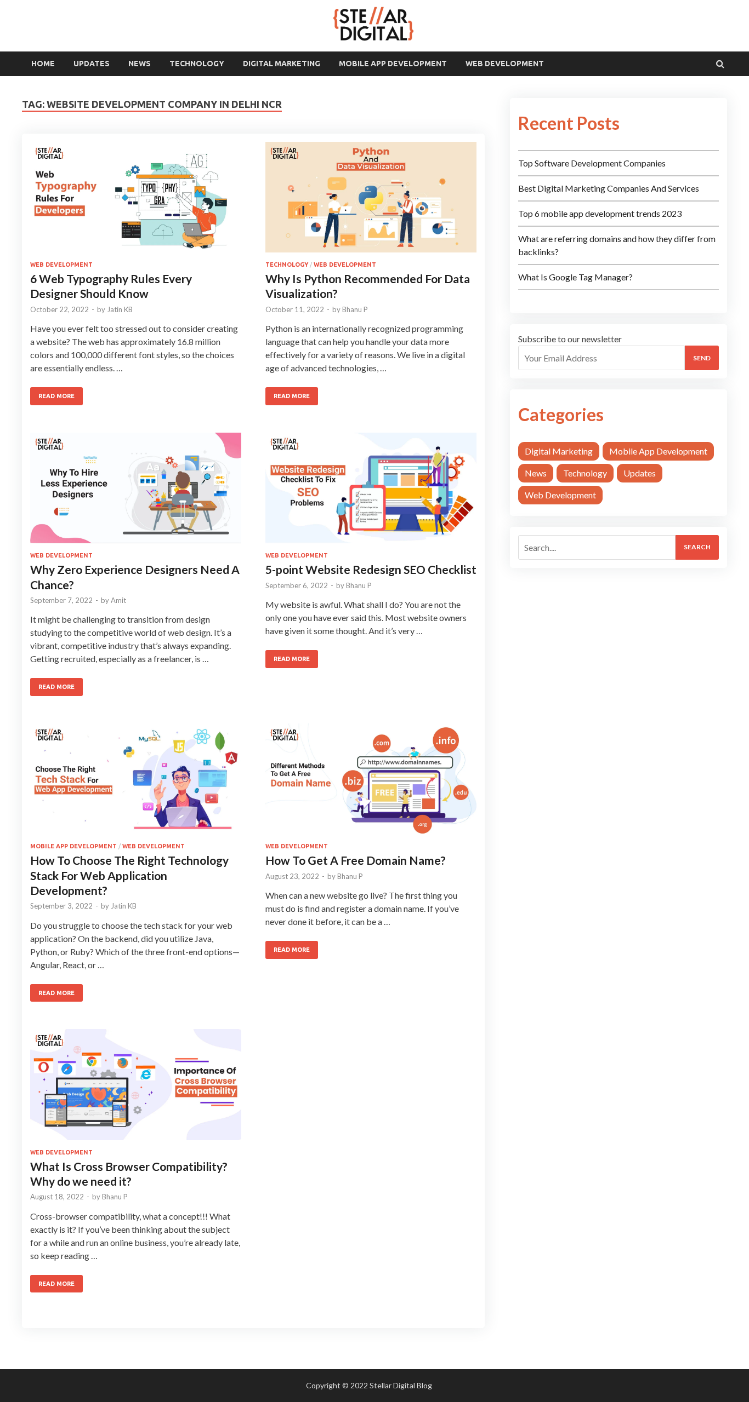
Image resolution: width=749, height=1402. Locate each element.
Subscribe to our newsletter (570, 339)
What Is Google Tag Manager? (575, 277)
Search (697, 547)
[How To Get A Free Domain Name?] (370, 783)
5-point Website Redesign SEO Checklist (370, 569)
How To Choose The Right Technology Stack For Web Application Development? (129, 875)
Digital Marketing (281, 63)
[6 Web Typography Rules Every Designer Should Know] (135, 201)
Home (43, 63)
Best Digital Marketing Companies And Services (608, 188)
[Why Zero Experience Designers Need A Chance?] (135, 492)
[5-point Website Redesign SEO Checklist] (370, 492)
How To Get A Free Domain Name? (355, 860)
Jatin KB (120, 309)
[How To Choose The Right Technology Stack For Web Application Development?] (135, 783)
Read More (56, 396)
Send (702, 358)
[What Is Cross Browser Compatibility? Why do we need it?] (135, 1088)
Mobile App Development (393, 63)
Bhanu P (355, 309)
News (139, 63)
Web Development (505, 63)
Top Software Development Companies (592, 163)
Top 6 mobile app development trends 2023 (600, 213)
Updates (91, 63)
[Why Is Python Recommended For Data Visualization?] (370, 201)
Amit (118, 600)
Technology (196, 63)
